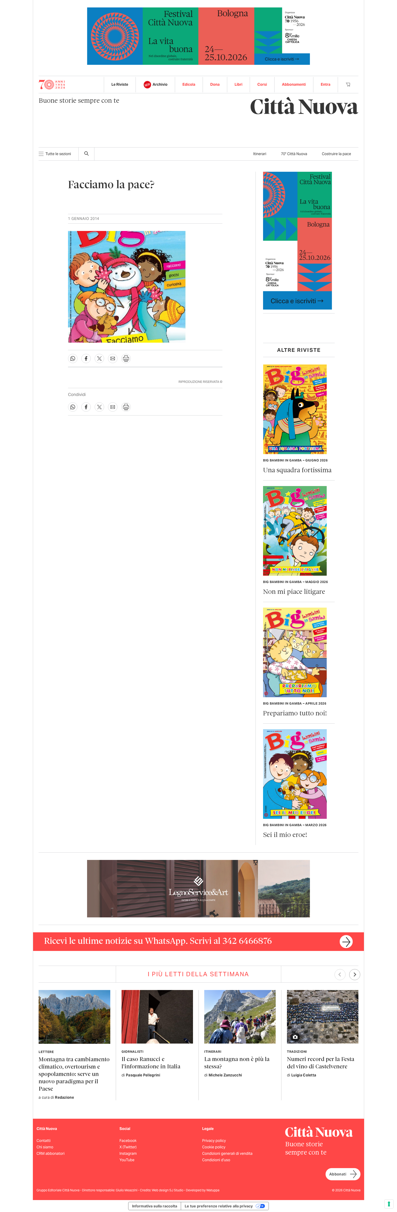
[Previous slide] (340, 974)
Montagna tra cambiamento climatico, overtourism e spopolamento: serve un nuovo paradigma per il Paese (74, 1074)
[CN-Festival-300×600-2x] (297, 240)
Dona (215, 84)
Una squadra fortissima (297, 470)
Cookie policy (213, 1147)
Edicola (188, 84)
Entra (325, 84)
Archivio (160, 84)
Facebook (127, 1140)
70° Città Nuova (294, 153)
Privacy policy (214, 1140)
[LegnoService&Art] (198, 888)
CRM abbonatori (51, 1153)
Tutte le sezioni (58, 153)
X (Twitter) (127, 1147)
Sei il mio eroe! (285, 835)
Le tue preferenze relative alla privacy (219, 1206)
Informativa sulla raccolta (154, 1206)
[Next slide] (354, 974)
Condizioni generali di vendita (227, 1153)
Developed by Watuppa (202, 1190)
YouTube (126, 1160)
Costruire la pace (336, 153)
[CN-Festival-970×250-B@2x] (198, 35)
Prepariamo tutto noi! (295, 713)
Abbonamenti (294, 84)
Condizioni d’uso (216, 1160)
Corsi (262, 84)
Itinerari (259, 153)
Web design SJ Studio (168, 1190)
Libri (238, 84)
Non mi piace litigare (294, 592)
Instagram (128, 1153)
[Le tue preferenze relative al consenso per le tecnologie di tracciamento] (389, 1204)
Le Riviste (119, 84)
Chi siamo (45, 1147)
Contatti (44, 1140)
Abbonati (337, 1174)
